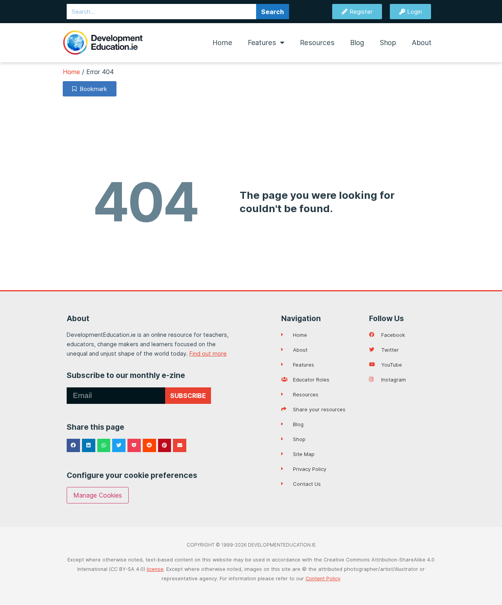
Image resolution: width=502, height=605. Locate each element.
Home (222, 42)
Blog (357, 42)
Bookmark (91, 89)
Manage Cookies (97, 495)
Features (262, 42)
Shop (388, 42)
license (155, 569)
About (421, 42)
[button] (73, 445)
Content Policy (323, 578)
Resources (317, 42)
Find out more (208, 353)
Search (272, 12)
